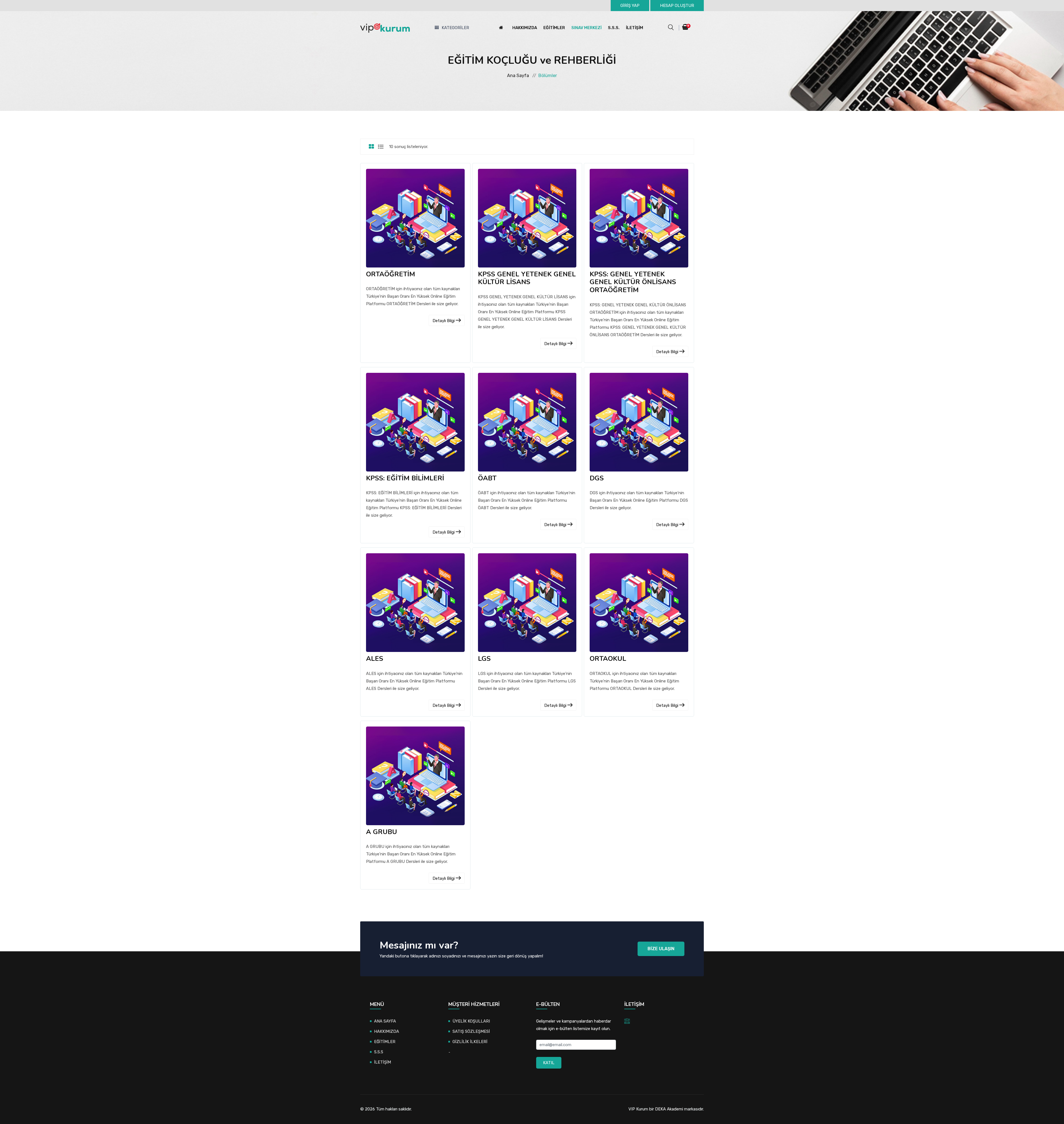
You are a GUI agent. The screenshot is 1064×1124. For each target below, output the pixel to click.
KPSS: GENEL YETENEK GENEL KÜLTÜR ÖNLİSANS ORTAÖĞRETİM (633, 282)
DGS (597, 478)
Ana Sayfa (518, 75)
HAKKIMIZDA (524, 27)
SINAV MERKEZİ (586, 27)
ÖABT (487, 478)
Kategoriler (455, 27)
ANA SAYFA (385, 1021)
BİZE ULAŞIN (661, 948)
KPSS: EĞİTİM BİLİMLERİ (405, 478)
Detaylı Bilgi (444, 320)
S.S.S (378, 1051)
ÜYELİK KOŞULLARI (471, 1021)
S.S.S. (614, 27)
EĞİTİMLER (554, 27)
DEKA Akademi (669, 1109)
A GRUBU (381, 831)
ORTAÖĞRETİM (390, 274)
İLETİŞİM (634, 27)
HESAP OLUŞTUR (677, 5)
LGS (484, 658)
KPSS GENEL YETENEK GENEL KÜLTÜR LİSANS (527, 278)
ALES (374, 658)
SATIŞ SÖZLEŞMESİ (471, 1031)
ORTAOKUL (608, 658)
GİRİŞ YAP (630, 5)
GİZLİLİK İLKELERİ (469, 1041)
